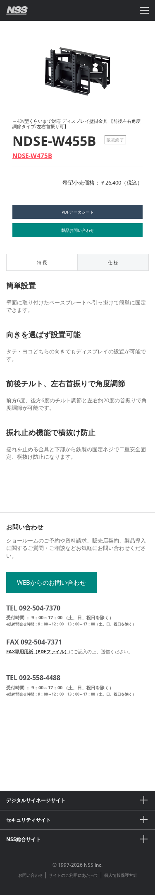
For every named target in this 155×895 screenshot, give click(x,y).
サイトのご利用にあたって (73, 875)
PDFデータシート (78, 212)
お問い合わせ (30, 875)
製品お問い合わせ (77, 230)
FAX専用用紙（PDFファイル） (37, 651)
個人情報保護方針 (120, 875)
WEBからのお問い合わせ (51, 582)
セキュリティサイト (28, 819)
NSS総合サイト (23, 839)
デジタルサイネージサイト (36, 800)
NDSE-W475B (32, 155)
